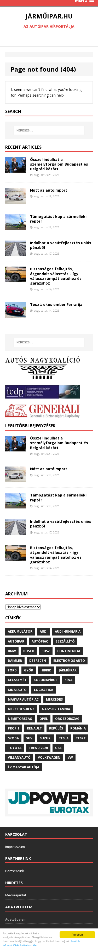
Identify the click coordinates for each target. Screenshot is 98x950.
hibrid (46, 670)
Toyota (14, 748)
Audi (44, 631)
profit (14, 728)
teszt (81, 738)
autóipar (16, 641)
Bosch (28, 651)
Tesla (63, 738)
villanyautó (19, 757)
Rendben (77, 934)
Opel (43, 718)
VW (70, 757)
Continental (69, 651)
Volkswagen (49, 757)
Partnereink (14, 871)
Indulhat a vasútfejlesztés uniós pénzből (60, 245)
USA (58, 748)
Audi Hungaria (67, 631)
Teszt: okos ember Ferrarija (56, 304)
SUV (29, 738)
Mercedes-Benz (21, 709)
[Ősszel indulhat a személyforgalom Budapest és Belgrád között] (15, 169)
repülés (56, 728)
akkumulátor (20, 631)
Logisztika (43, 690)
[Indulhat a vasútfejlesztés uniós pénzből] (15, 252)
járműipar (68, 670)
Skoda (13, 738)
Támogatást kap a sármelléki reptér (58, 219)
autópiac (40, 641)
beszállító (65, 641)
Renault (34, 728)
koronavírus (45, 680)
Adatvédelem (15, 919)
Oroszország (67, 718)
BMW (12, 651)
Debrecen (37, 660)
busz (46, 651)
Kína (68, 680)
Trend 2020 (38, 748)
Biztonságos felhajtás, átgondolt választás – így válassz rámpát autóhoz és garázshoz (56, 276)
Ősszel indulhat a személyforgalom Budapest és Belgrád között (59, 164)
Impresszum (15, 846)
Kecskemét (17, 680)
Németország (20, 718)
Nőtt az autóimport (48, 190)
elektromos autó (69, 660)
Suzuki (45, 738)
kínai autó (17, 690)
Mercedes (54, 699)
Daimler (15, 660)
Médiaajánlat (15, 895)
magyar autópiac (23, 699)
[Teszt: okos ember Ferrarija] (15, 314)
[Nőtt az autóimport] (15, 200)
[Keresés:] (49, 130)
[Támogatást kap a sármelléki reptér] (15, 226)
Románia (78, 728)
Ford (12, 670)
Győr (28, 670)
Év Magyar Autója (23, 767)
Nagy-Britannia (56, 709)
